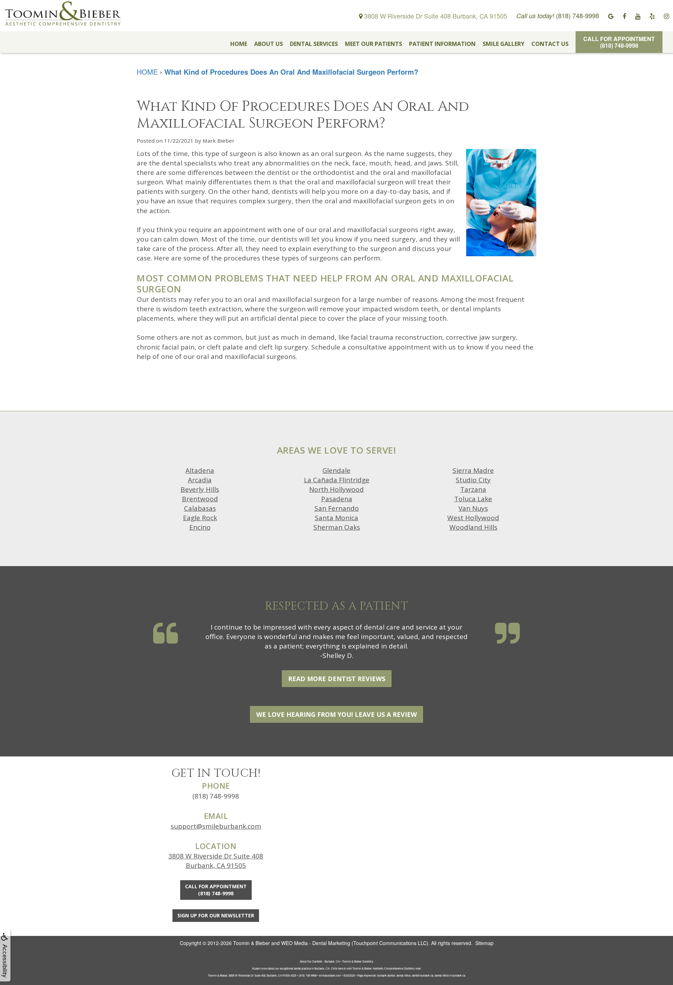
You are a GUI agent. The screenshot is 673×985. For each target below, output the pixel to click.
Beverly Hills (200, 489)
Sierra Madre (473, 470)
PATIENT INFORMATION (442, 44)
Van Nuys (473, 508)
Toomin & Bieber (251, 942)
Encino (200, 527)
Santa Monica (336, 517)
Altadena (199, 470)
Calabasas (200, 508)
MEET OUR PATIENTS (373, 44)
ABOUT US (268, 44)
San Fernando (336, 508)
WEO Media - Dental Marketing (315, 942)
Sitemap (484, 942)
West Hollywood (473, 517)
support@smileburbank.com (216, 826)
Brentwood (200, 498)
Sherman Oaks (336, 527)
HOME (238, 44)
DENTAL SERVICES (314, 44)
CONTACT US (550, 44)
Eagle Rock (200, 517)
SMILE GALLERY (503, 44)
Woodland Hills (473, 527)
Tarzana (473, 489)
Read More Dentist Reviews (336, 678)
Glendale (336, 470)
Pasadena (336, 498)
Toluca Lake (473, 498)
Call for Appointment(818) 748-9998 (619, 42)
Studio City (473, 479)
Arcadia (200, 479)
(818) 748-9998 (215, 796)
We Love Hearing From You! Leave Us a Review (336, 714)
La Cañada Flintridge (336, 479)
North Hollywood (336, 489)
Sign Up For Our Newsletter (215, 915)
